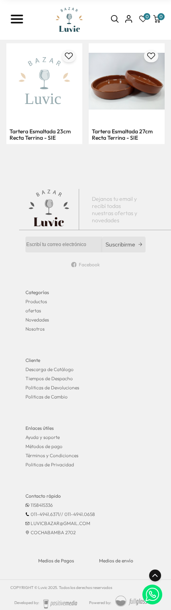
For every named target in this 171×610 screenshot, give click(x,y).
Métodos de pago (43, 446)
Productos (36, 301)
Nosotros (35, 329)
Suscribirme (120, 244)
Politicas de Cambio (46, 397)
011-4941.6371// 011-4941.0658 (63, 514)
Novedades (37, 320)
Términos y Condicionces (51, 455)
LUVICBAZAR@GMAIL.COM (60, 523)
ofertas (33, 311)
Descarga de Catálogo (49, 369)
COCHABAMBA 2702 (53, 532)
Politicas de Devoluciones (52, 388)
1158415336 (42, 505)
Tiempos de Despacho (49, 378)
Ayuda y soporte (42, 437)
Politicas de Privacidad (49, 465)
